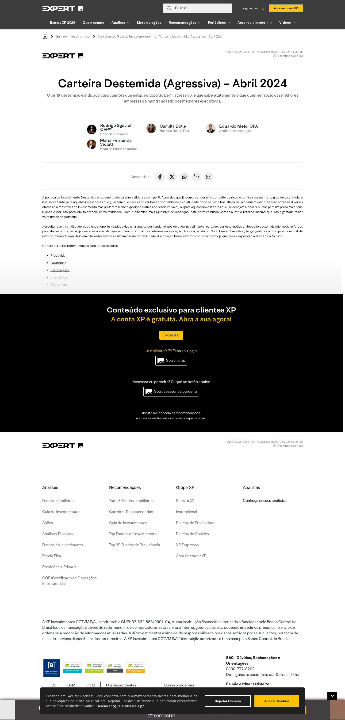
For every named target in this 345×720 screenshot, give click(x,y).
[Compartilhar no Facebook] (160, 177)
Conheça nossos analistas (265, 500)
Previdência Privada (59, 566)
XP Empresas (187, 544)
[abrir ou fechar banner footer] (332, 696)
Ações (47, 522)
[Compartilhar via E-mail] (209, 177)
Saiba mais (130, 706)
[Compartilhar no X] (172, 177)
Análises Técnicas (57, 533)
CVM (90, 685)
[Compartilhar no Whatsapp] (184, 177)
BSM (71, 685)
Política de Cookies (192, 533)
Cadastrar (171, 335)
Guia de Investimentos (72, 36)
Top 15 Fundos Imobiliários (131, 500)
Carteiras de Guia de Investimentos (124, 36)
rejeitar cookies (228, 701)
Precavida (57, 255)
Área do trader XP (191, 555)
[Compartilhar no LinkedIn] (196, 177)
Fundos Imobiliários (58, 500)
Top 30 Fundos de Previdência (134, 544)
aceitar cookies (276, 701)
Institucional (186, 511)
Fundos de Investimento (62, 544)
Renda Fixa (51, 555)
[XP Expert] (63, 8)
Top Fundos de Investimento (133, 533)
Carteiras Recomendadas (131, 511)
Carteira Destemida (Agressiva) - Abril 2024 (191, 36)
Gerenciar (104, 706)
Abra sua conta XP (286, 8)
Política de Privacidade (195, 522)
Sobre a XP (185, 500)
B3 (54, 685)
